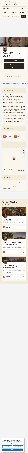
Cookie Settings (18, 446)
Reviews (17, 76)
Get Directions (21, 170)
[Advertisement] (14, 28)
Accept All (13, 449)
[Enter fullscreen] (23, 155)
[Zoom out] (23, 152)
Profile (9, 76)
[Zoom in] (23, 150)
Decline (7, 446)
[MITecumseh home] (3, 4)
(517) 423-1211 (22, 182)
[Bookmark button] (23, 227)
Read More (18, 443)
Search (23, 16)
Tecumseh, (12, 4)
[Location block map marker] (14, 158)
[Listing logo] (5, 49)
